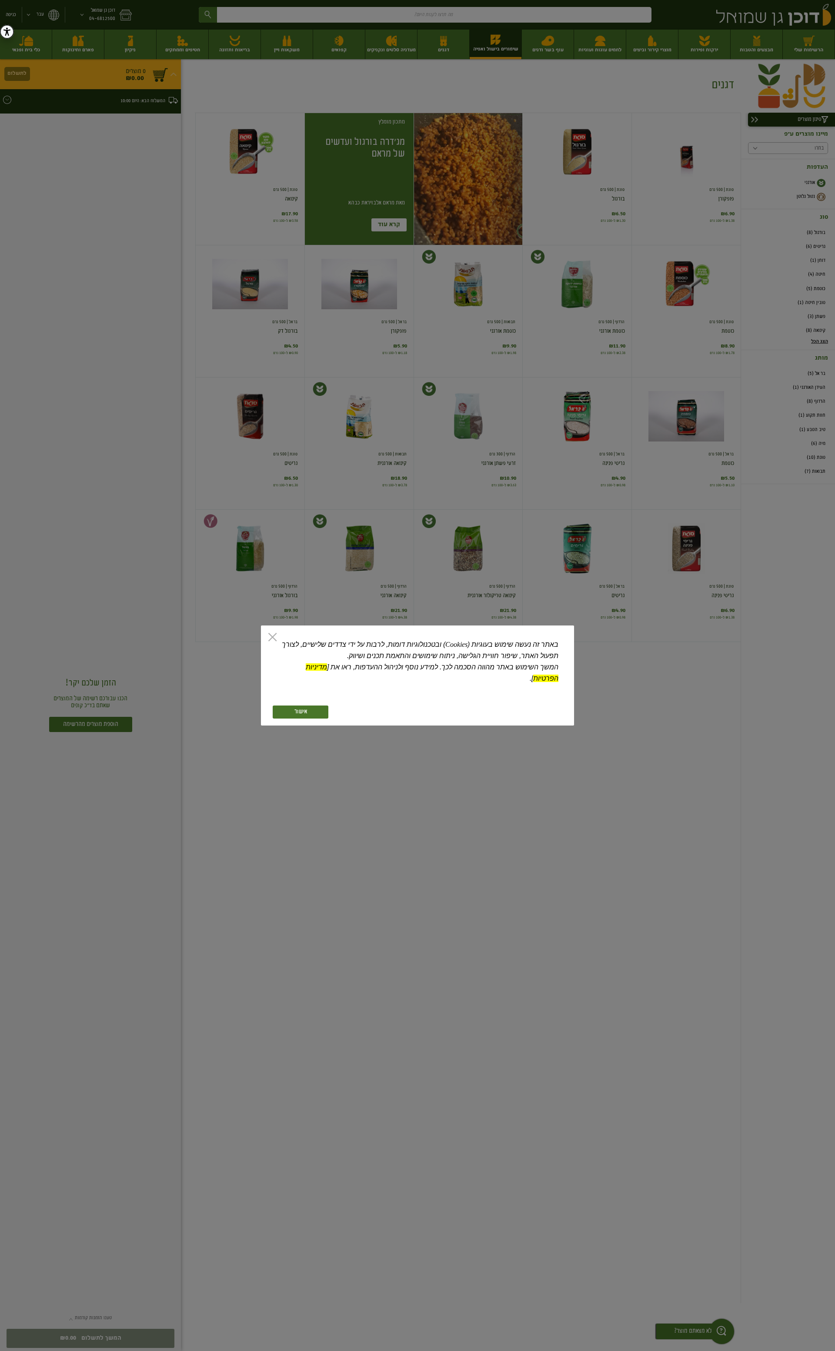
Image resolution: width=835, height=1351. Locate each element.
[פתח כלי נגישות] (7, 32)
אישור (300, 712)
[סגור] (272, 638)
